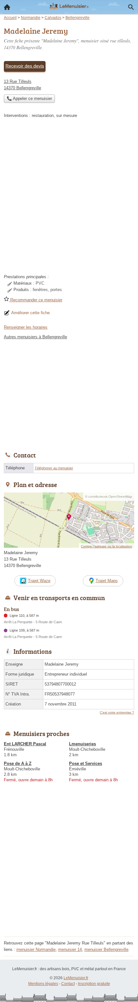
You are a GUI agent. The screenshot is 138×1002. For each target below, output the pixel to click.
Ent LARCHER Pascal (25, 743)
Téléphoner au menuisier (54, 468)
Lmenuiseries (82, 743)
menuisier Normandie (36, 949)
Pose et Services (85, 763)
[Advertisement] (69, 198)
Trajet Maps (107, 580)
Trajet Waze (39, 580)
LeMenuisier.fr (76, 978)
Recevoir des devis (24, 65)
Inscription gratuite (94, 983)
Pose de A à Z (17, 763)
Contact (68, 983)
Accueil (7, 7)
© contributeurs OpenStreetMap (108, 496)
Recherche (131, 7)
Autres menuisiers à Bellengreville (35, 336)
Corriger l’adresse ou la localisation (106, 546)
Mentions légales (43, 983)
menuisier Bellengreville (106, 949)
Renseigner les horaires (25, 327)
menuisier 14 (70, 949)
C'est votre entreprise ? (117, 712)
